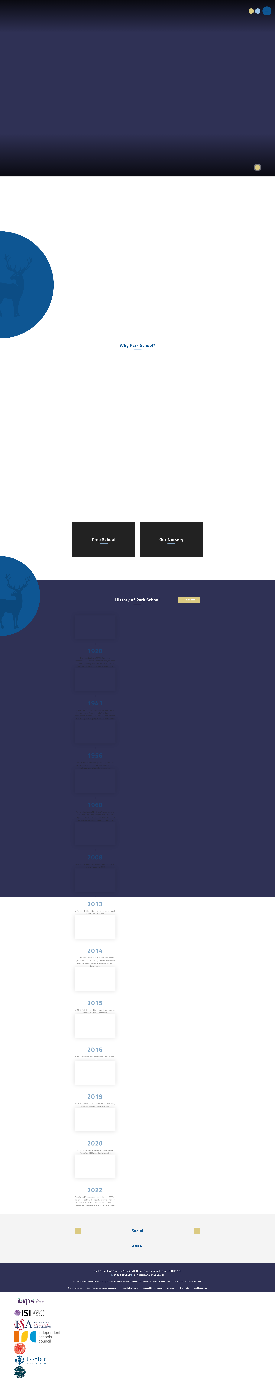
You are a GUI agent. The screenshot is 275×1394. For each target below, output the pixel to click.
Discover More (189, 600)
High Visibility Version (129, 1288)
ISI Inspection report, (148, 273)
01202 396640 (122, 1275)
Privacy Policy (184, 1288)
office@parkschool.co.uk (149, 1275)
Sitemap (170, 1288)
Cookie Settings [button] (200, 1288)
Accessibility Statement (153, 1288)
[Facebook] (257, 11)
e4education (111, 1288)
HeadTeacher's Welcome (146, 302)
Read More (89, 210)
